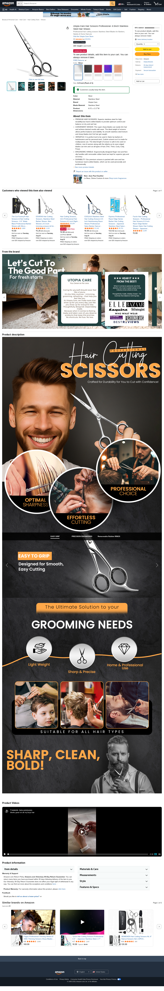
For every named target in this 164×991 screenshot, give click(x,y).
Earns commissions (25, 810)
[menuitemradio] (155, 854)
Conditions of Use (52, 979)
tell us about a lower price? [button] (28, 896)
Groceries (74, 9)
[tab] (55, 536)
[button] (4, 9)
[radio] (11, 86)
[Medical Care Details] (29, 9)
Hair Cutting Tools (33, 20)
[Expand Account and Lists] (141, 4)
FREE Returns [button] (79, 60)
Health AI (12, 9)
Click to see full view (36, 79)
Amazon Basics (38, 9)
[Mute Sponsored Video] (52, 932)
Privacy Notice (64, 979)
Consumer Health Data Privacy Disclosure (84, 979)
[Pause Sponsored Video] (52, 927)
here (54, 884)
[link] (21, 221)
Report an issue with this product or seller (92, 171)
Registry (141, 9)
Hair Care (23, 20)
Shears (43, 20)
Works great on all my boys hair (22, 812)
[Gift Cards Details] (122, 9)
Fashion (133, 9)
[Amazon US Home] (59, 972)
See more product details (84, 167)
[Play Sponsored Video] (82, 922)
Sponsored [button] (5, 906)
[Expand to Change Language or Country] (124, 4)
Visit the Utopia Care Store (83, 36)
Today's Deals (98, 9)
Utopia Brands (148, 62)
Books (108, 9)
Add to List (140, 81)
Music (149, 9)
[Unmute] (159, 854)
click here (61, 889)
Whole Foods (86, 9)
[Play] (4, 854)
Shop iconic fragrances (117, 178)
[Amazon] (8, 4)
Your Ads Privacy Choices (108, 979)
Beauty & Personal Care (10, 20)
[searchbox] (66, 3)
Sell (125, 9)
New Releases (63, 9)
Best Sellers (50, 9)
